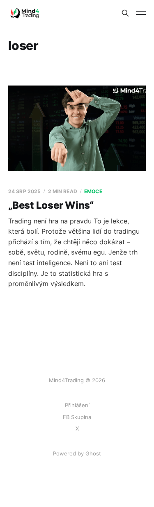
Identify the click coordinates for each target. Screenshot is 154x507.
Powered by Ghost (77, 453)
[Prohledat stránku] (125, 13)
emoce (93, 191)
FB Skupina (77, 417)
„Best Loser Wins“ (51, 205)
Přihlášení (77, 405)
